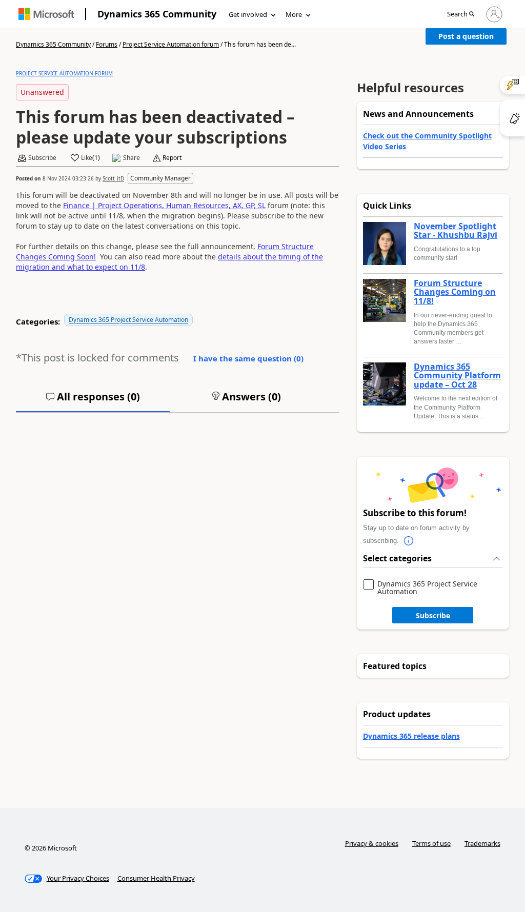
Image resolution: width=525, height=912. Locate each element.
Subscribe (433, 615)
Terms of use (431, 843)
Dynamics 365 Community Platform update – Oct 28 (457, 376)
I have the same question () (248, 358)
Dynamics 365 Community (156, 14)
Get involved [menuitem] (248, 14)
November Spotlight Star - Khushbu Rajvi (455, 231)
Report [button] (172, 158)
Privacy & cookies (371, 843)
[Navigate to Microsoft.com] (46, 14)
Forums (106, 44)
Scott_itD (113, 178)
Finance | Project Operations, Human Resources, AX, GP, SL (164, 205)
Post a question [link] (466, 36)
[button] (460, 14)
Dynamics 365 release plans (411, 736)
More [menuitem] (294, 14)
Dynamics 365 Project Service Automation (128, 319)
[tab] (93, 401)
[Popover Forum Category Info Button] (409, 541)
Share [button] (131, 158)
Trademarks (482, 843)
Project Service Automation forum (171, 44)
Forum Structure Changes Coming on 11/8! (455, 292)
